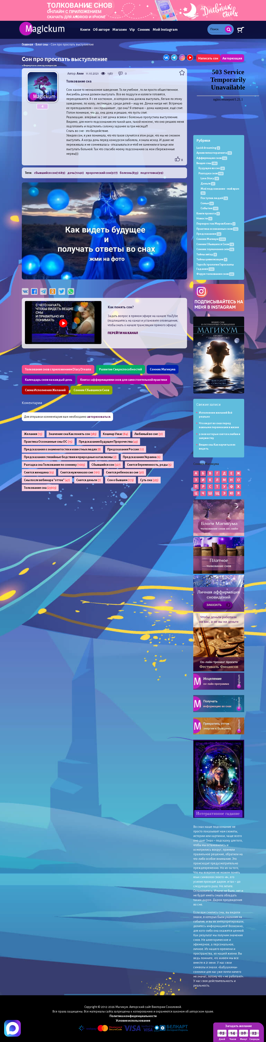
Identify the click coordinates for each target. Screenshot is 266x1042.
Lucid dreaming (207, 147)
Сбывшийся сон (106, 464)
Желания (33, 434)
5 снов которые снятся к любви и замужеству (219, 436)
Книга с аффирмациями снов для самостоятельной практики (123, 379)
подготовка (151, 172)
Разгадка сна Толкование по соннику (54, 464)
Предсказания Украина (142, 457)
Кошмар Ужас (115, 434)
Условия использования (133, 1020)
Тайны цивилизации (211, 259)
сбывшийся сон (49, 172)
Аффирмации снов (211, 158)
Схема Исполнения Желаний (45, 390)
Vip (132, 30)
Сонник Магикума (162, 369)
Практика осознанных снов (216, 228)
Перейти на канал (123, 333)
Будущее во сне (211, 168)
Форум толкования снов (214, 273)
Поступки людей (214, 198)
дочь (75, 172)
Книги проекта (207, 213)
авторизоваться (98, 416)
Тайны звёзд (206, 254)
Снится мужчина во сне (80, 472)
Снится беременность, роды (149, 464)
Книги (85, 30)
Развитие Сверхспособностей (120, 369)
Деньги (207, 183)
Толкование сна (40, 487)
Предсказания (208, 233)
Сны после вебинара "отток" (47, 480)
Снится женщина (39, 472)
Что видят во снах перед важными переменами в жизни (219, 425)
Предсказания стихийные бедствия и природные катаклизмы (70, 457)
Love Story (209, 178)
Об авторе (101, 30)
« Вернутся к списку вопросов (39, 65)
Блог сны (42, 44)
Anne (80, 73)
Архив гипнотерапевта (213, 152)
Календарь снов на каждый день (48, 379)
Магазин (119, 30)
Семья (207, 203)
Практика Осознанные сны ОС (48, 441)
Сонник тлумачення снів (214, 249)
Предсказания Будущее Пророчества (108, 441)
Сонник (144, 30)
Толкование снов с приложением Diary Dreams (58, 369)
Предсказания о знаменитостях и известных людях (62, 449)
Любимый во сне (148, 434)
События (209, 208)
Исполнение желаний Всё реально (215, 414)
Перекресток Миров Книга (215, 223)
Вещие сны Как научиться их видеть (217, 446)
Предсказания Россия (125, 449)
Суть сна (149, 480)
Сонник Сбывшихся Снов (91, 390)
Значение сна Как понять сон (73, 434)
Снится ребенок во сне (125, 472)
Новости (203, 218)
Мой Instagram (165, 30)
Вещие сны (206, 163)
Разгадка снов (210, 173)
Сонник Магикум (210, 239)
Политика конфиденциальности (133, 1016)
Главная (27, 44)
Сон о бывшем (120, 480)
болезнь (129, 172)
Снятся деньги (88, 480)
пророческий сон (102, 172)
